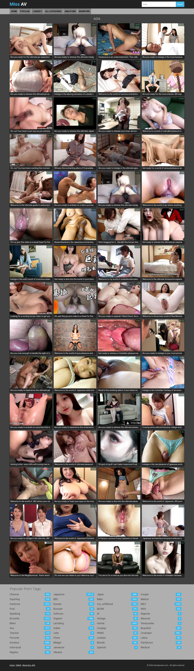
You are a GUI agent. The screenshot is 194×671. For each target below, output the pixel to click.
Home (14, 11)
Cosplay (116, 628)
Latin (73, 632)
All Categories (53, 11)
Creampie (160, 632)
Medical (160, 647)
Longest (37, 11)
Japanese (73, 594)
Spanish (116, 647)
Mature (160, 599)
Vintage (116, 618)
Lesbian (116, 637)
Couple (160, 594)
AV (18, 4)
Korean (73, 603)
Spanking (29, 613)
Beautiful (160, 628)
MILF (160, 603)
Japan (116, 594)
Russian (73, 608)
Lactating (73, 623)
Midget (73, 642)
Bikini (29, 623)
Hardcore (29, 603)
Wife (160, 608)
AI (116, 613)
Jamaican (73, 647)
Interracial (29, 647)
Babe (116, 599)
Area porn (70, 11)
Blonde (116, 642)
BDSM (116, 608)
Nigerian (160, 613)
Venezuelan (160, 623)
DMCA (18, 665)
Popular (25, 11)
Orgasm (73, 618)
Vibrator (73, 652)
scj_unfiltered (116, 603)
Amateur (29, 642)
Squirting (29, 599)
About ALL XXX (28, 665)
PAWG (116, 632)
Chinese (29, 594)
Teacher (29, 632)
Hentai (116, 623)
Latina (160, 637)
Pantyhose (160, 642)
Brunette (29, 618)
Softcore (73, 613)
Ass (29, 628)
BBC (73, 599)
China (73, 637)
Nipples (29, 652)
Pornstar (29, 637)
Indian (73, 628)
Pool (29, 608)
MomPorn (84, 11)
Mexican (160, 618)
